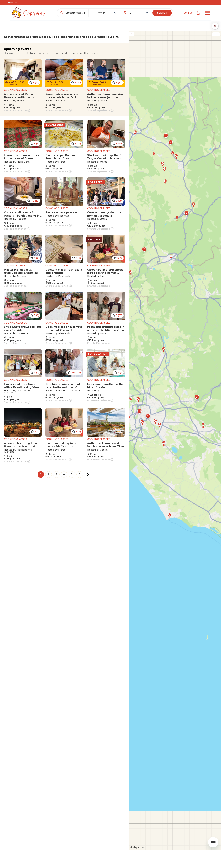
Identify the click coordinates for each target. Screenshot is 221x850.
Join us (188, 12)
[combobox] (75, 12)
